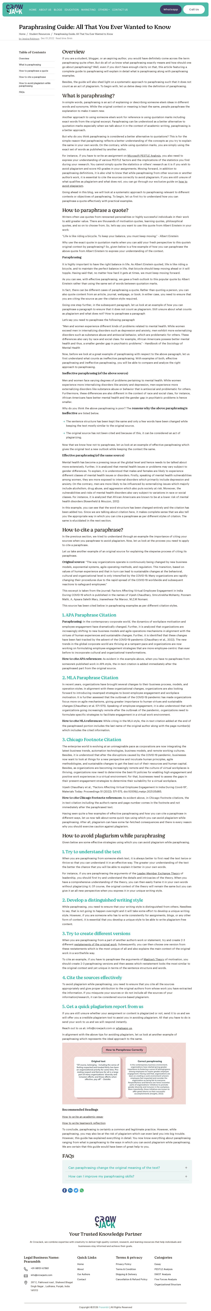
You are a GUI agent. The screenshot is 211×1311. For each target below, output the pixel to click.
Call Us (194, 9)
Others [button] (103, 9)
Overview (24, 58)
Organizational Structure (167, 1284)
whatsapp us (124, 1028)
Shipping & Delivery (126, 1274)
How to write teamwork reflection (84, 1122)
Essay (157, 1263)
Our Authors (83, 1274)
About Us (45, 9)
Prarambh (104, 1307)
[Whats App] (81, 1190)
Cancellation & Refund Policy (131, 1279)
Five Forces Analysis (165, 1279)
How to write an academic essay (82, 1116)
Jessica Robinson (30, 38)
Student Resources (39, 33)
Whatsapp (171, 9)
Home (32, 9)
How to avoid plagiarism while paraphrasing (35, 84)
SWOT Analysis (162, 1274)
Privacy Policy (123, 1263)
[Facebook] (64, 1190)
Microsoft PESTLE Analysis (144, 155)
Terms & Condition (126, 1268)
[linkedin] (70, 1190)
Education (72, 9)
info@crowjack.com (41, 1274)
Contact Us (120, 9)
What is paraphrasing (30, 64)
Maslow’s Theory (154, 959)
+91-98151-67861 (40, 1268)
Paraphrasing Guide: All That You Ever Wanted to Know (83, 33)
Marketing (88, 9)
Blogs (58, 9)
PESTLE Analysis (163, 1268)
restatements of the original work (95, 944)
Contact (81, 1279)
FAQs (22, 91)
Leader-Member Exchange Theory (158, 873)
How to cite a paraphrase (32, 76)
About (80, 1268)
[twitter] (76, 1190)
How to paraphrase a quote (33, 70)
